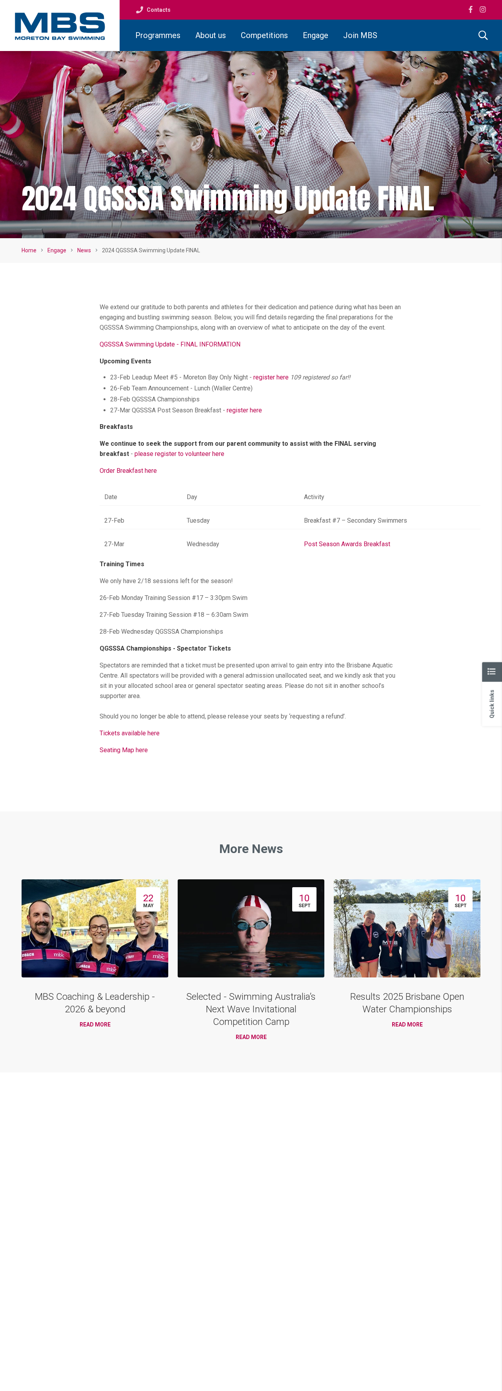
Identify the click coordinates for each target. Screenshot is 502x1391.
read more (95, 1024)
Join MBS (360, 35)
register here (271, 377)
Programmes (157, 35)
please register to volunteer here (179, 454)
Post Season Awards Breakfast (347, 544)
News (84, 250)
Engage (315, 35)
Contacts (159, 10)
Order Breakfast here (128, 470)
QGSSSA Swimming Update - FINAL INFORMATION (170, 344)
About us (210, 35)
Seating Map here (124, 750)
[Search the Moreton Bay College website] (483, 35)
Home (29, 250)
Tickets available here (130, 733)
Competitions (264, 35)
